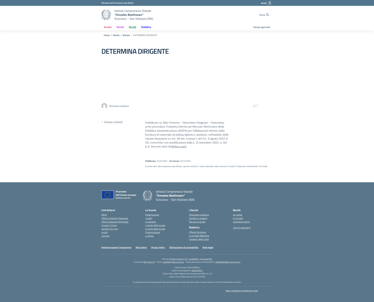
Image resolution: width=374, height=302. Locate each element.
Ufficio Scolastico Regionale (114, 218)
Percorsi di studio (197, 222)
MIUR (104, 215)
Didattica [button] (146, 27)
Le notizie (237, 215)
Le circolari (238, 218)
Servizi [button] (120, 27)
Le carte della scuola (155, 229)
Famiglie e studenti (198, 218)
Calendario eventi (241, 222)
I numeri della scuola (155, 225)
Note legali (208, 247)
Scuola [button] (107, 27)
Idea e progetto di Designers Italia (242, 290)
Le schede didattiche (199, 235)
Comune (105, 236)
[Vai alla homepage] (106, 15)
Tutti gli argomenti (261, 27)
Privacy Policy (158, 247)
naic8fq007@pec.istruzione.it (227, 261)
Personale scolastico (199, 215)
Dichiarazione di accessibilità (183, 247)
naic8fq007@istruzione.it (173, 261)
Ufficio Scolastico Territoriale (114, 222)
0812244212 (149, 261)
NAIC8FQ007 (197, 270)
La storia (149, 236)
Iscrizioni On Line (109, 229)
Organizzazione (152, 232)
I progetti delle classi (199, 239)
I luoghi (148, 218)
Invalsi (104, 232)
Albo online (141, 247)
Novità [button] (132, 27)
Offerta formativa (197, 232)
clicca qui (179, 146)
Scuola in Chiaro (109, 225)
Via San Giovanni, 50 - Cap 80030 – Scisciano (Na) (191, 258)
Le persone (150, 222)
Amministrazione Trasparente (116, 247)
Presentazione (152, 215)
